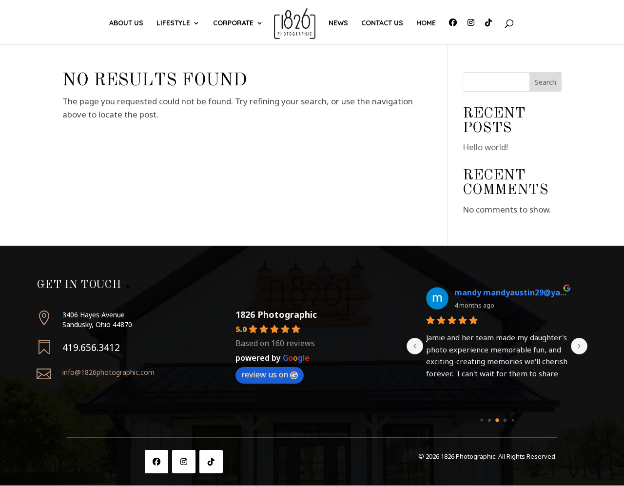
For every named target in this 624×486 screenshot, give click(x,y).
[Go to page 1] (481, 420)
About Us (126, 23)
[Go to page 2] (489, 420)
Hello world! (485, 147)
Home (426, 23)
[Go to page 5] (512, 420)
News (338, 23)
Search (545, 82)
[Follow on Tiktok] (211, 461)
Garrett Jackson (485, 292)
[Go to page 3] (497, 420)
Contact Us (382, 23)
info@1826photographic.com (108, 372)
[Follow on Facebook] (156, 461)
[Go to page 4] (505, 420)
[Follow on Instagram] (183, 461)
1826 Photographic (276, 314)
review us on (264, 374)
